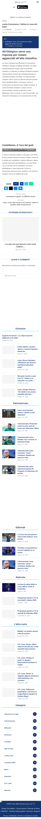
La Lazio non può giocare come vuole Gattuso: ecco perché (27, 537)
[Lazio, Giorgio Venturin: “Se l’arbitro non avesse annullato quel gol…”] (8, 392)
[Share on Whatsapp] (31, 183)
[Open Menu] (38, 2)
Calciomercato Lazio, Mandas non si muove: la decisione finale (27, 439)
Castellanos (22, 163)
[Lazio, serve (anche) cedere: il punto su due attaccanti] (8, 413)
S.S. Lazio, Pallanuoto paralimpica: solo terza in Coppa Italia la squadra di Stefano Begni (27, 692)
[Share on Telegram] (6, 188)
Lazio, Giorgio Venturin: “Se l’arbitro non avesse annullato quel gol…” (26, 392)
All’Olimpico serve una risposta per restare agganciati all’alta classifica (18, 43)
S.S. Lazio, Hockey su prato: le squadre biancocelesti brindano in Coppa (27, 661)
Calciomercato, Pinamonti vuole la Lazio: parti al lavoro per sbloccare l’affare (28, 426)
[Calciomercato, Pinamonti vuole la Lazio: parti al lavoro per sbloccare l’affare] (8, 427)
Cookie (35, 816)
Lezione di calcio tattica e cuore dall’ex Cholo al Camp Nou (27, 586)
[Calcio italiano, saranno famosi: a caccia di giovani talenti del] (8, 350)
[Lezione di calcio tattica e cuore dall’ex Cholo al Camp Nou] (8, 587)
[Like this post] (16, 183)
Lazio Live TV (30, 804)
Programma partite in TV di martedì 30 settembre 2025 (27, 612)
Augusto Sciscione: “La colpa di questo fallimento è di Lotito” (17, 337)
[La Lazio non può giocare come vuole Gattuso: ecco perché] (20, 229)
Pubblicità (13, 816)
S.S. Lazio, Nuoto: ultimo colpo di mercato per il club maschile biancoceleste (27, 646)
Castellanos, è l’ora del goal (15, 46)
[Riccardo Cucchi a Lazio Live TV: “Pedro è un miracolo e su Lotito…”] (8, 379)
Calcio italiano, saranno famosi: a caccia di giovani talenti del (27, 349)
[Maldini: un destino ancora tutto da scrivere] (8, 634)
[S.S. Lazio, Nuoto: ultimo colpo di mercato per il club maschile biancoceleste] (8, 647)
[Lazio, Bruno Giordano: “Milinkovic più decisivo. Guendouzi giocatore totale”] (8, 363)
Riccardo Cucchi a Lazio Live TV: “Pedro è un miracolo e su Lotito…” (26, 378)
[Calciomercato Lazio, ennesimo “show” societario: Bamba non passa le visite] (8, 454)
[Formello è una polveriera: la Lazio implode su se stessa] (8, 551)
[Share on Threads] (11, 188)
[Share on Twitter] (26, 183)
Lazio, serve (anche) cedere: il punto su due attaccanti (26, 412)
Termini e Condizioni (25, 816)
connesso (14, 265)
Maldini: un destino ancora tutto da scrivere (27, 632)
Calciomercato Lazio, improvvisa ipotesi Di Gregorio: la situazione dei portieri (27, 470)
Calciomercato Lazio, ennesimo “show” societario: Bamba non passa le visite (26, 454)
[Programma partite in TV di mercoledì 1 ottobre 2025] (8, 601)
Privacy (5, 816)
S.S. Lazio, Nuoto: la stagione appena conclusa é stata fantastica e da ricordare (28, 677)
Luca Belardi (7, 29)
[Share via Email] (20, 188)
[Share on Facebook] (22, 183)
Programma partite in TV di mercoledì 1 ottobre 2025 (27, 599)
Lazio (6, 63)
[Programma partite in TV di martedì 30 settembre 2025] (8, 614)
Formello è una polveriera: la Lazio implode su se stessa (27, 550)
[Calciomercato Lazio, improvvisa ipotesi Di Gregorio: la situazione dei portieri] (8, 469)
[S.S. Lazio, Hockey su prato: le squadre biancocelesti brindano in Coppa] (8, 661)
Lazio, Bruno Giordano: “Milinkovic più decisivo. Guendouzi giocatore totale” (26, 363)
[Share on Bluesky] (15, 188)
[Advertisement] (20, 120)
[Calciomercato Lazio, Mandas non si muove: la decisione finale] (8, 440)
